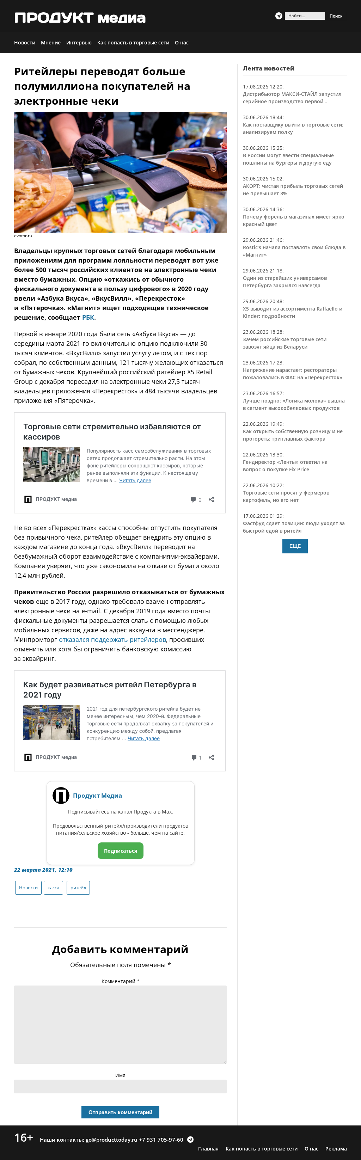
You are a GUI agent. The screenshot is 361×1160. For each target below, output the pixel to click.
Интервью (79, 42)
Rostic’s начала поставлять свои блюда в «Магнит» (294, 251)
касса (53, 887)
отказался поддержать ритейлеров (112, 639)
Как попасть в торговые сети (133, 42)
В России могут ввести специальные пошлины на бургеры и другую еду (288, 159)
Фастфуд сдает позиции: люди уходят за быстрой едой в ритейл (294, 527)
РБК (88, 317)
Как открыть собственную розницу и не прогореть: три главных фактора (293, 435)
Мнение (51, 42)
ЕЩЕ (295, 546)
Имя (120, 1075)
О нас (182, 42)
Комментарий (121, 981)
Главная (208, 1148)
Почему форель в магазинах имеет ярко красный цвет (293, 220)
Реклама (336, 1148)
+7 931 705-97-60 (161, 1139)
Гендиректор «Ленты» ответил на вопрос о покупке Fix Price (285, 466)
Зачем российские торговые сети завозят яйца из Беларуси (284, 343)
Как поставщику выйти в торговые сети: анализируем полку (293, 128)
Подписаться (120, 850)
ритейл (78, 887)
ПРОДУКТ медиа (80, 17)
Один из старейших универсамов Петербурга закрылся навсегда (285, 282)
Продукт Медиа (97, 795)
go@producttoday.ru (111, 1139)
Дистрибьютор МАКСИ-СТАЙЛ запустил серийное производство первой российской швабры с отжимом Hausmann (292, 98)
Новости (24, 42)
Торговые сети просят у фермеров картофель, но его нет (286, 496)
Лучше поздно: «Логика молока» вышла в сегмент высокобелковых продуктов (294, 404)
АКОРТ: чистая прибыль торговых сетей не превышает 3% (293, 190)
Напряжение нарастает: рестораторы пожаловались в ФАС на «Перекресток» (292, 374)
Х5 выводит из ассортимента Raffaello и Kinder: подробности (292, 312)
